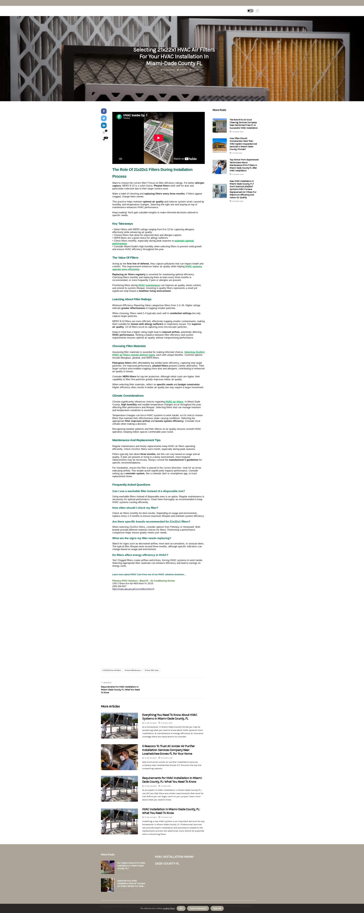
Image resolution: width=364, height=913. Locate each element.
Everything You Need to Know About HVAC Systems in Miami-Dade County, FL (169, 716)
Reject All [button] (217, 908)
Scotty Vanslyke (169, 70)
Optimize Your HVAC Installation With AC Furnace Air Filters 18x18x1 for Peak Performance (131, 883)
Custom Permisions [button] (198, 908)
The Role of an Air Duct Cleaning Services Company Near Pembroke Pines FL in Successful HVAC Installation (244, 123)
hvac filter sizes (152, 670)
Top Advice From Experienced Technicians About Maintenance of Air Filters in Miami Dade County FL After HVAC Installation (244, 165)
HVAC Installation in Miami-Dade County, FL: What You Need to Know (171, 811)
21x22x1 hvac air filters (112, 670)
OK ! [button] (181, 908)
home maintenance (133, 670)
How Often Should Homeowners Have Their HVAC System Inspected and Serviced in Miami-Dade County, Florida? (243, 144)
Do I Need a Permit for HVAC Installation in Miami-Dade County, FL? (131, 866)
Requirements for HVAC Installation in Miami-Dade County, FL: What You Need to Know (172, 779)
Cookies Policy (168, 908)
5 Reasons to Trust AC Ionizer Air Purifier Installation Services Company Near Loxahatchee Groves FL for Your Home (168, 749)
